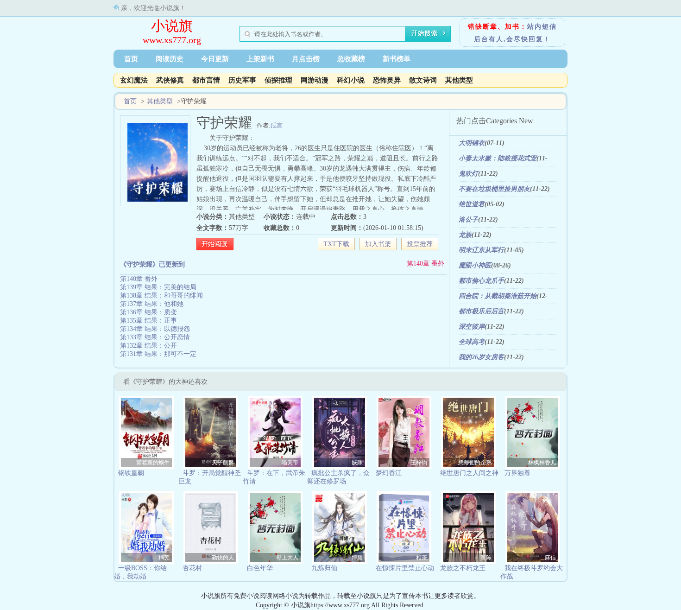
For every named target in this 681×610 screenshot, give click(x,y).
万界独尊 (517, 473)
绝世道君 (472, 204)
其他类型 (459, 80)
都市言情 (206, 80)
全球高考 (472, 341)
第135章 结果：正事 (148, 320)
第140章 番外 (425, 263)
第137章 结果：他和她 (151, 303)
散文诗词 (423, 80)
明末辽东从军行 (481, 250)
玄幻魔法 (134, 80)
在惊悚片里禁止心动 (405, 568)
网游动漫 (314, 80)
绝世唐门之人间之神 (469, 473)
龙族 (465, 234)
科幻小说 (351, 80)
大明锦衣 (472, 143)
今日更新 (215, 59)
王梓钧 (418, 462)
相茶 (421, 557)
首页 (131, 59)
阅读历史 (169, 59)
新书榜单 (396, 59)
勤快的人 (223, 557)
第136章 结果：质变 (148, 312)
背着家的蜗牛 (153, 462)
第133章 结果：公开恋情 (155, 337)
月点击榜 (306, 59)
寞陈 (486, 557)
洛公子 (468, 219)
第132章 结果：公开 (148, 345)
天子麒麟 (223, 462)
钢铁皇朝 (131, 473)
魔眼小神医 (475, 265)
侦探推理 (278, 80)
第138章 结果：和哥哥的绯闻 (161, 295)
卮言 (277, 125)
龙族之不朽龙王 (463, 568)
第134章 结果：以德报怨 (155, 328)
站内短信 (542, 26)
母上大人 (287, 557)
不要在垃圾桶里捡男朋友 (494, 188)
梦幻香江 (389, 473)
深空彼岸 (472, 326)
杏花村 (192, 568)
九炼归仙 (324, 568)
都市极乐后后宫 (481, 311)
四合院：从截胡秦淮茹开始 (497, 295)
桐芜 (164, 557)
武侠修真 (170, 80)
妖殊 (357, 462)
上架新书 (260, 59)
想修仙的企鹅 (475, 462)
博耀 (357, 557)
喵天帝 (290, 462)
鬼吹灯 (468, 173)
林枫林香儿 (542, 462)
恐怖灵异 (387, 80)
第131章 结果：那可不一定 (158, 353)
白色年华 (260, 568)
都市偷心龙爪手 (481, 280)
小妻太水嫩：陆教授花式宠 (497, 158)
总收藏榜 (351, 59)
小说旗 (172, 25)
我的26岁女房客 (481, 357)
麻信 (550, 557)
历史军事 (242, 80)
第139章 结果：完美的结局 (158, 287)
